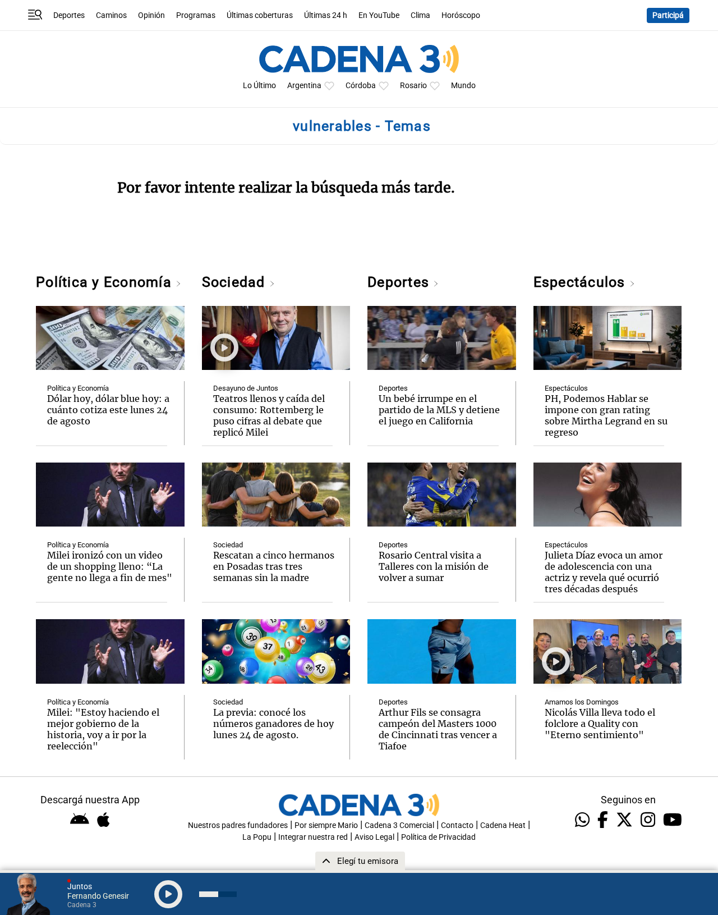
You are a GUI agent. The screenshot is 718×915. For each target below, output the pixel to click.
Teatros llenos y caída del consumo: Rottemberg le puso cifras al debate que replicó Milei (269, 415)
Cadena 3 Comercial (399, 825)
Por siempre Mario (326, 825)
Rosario (413, 85)
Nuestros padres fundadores (238, 825)
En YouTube (378, 15)
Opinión (151, 15)
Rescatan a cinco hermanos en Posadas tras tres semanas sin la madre (273, 566)
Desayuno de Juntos (245, 388)
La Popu (256, 837)
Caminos (111, 15)
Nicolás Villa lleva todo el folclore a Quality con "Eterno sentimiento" (600, 723)
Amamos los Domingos (582, 702)
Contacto (457, 825)
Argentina (304, 85)
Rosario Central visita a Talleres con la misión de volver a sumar (434, 566)
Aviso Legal (374, 837)
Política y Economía (106, 282)
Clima (420, 15)
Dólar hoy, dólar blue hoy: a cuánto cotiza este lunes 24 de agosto (108, 410)
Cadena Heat (503, 825)
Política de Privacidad (438, 837)
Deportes (69, 15)
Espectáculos (581, 282)
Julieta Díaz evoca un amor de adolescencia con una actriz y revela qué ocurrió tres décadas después (603, 572)
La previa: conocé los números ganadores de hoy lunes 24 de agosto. (273, 723)
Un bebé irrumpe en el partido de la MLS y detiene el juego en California (439, 410)
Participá (668, 15)
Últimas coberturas (260, 15)
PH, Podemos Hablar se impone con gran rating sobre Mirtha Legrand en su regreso (606, 415)
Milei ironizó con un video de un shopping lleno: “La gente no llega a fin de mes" (109, 566)
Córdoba (361, 85)
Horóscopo (460, 15)
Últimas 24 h (325, 15)
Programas (195, 15)
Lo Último (259, 85)
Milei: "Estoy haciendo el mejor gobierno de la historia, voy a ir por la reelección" (103, 729)
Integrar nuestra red (313, 837)
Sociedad (235, 282)
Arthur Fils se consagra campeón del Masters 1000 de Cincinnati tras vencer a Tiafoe (438, 729)
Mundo (463, 85)
